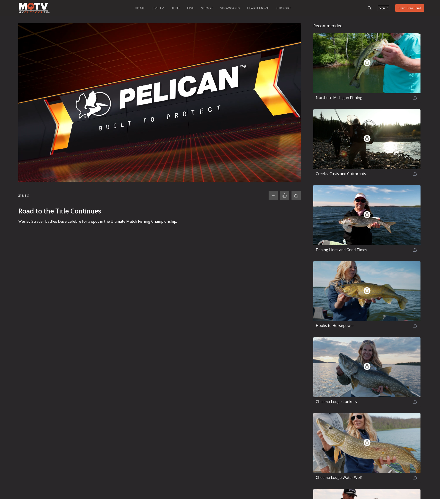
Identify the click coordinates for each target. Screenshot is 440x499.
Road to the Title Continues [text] (59, 210)
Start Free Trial (410, 8)
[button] (370, 8)
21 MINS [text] (23, 195)
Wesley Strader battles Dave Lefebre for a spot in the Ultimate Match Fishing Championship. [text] (97, 221)
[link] (34, 8)
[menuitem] (139, 8)
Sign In (383, 8)
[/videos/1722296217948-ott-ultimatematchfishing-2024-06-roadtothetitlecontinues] (34, 12)
